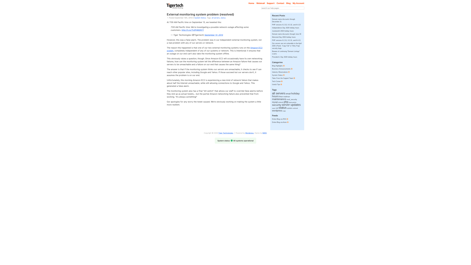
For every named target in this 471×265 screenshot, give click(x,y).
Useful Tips (276, 84)
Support (271, 3)
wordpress (277, 110)
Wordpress (249, 133)
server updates (291, 104)
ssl (277, 108)
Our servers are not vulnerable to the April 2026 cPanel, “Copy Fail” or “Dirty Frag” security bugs (287, 45)
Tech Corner (276, 81)
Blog (288, 3)
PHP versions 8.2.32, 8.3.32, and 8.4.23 (286, 25)
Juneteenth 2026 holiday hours (283, 31)
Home (251, 3)
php (286, 101)
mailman (286, 97)
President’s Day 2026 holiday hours (284, 57)
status (223, 18)
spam (273, 108)
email (288, 93)
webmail (295, 108)
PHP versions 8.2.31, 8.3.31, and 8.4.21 (286, 40)
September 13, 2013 (213, 35)
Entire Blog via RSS (279, 119)
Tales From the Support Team (282, 78)
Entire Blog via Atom (279, 122)
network (280, 102)
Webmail (260, 3)
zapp (284, 111)
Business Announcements (281, 69)
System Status (200, 18)
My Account (298, 3)
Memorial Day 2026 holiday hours (284, 37)
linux (281, 97)
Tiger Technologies (225, 133)
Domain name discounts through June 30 (286, 34)
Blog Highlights (277, 66)
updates (289, 108)
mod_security (292, 99)
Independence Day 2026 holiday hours (285, 28)
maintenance (279, 99)
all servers (216, 18)
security (276, 104)
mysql (275, 102)
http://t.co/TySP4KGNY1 (193, 30)
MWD (264, 133)
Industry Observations (280, 72)
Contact (280, 3)
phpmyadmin (292, 102)
